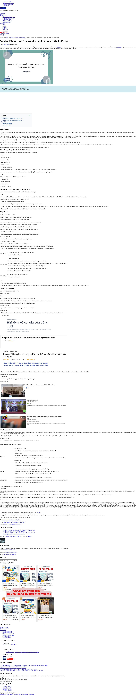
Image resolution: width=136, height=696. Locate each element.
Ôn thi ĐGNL (3, 8)
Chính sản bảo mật (18, 694)
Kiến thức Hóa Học (7, 689)
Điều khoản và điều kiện (28, 694)
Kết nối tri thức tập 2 (7, 632)
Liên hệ (11, 694)
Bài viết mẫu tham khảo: (7, 123)
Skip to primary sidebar (8, 4)
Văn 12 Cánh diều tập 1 (11, 536)
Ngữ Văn (19, 536)
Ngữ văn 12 (118, 47)
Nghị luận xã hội (4, 627)
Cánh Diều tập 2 (7, 637)
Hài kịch (30, 536)
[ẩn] (30, 115)
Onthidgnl (59, 47)
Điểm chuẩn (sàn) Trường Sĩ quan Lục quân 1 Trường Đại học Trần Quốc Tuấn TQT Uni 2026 (21, 670)
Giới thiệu (6, 694)
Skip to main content (7, 1)
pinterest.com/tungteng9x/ (10, 554)
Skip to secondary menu (8, 3)
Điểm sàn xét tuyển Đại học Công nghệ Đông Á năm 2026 (13, 666)
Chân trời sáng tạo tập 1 (8, 633)
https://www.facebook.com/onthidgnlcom (11, 519)
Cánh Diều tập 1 (7, 636)
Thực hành (3, 121)
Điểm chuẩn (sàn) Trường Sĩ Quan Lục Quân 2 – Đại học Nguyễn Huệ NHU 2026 (18, 669)
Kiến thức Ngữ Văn (7, 690)
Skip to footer (6, 5)
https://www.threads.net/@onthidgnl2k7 (13, 524)
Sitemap (2, 694)
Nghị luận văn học (4, 628)
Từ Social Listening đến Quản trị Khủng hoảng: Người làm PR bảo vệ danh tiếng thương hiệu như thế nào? (24, 665)
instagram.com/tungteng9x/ (11, 552)
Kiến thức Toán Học (7, 686)
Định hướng (3, 117)
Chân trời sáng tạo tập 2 (8, 635)
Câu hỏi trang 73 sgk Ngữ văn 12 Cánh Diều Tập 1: (13, 118)
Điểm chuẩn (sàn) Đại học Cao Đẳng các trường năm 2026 (13, 668)
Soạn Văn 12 (3, 630)
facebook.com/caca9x (10, 549)
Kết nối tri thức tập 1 (7, 631)
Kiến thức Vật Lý (7, 688)
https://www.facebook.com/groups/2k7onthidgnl (14, 522)
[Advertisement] (68, 103)
